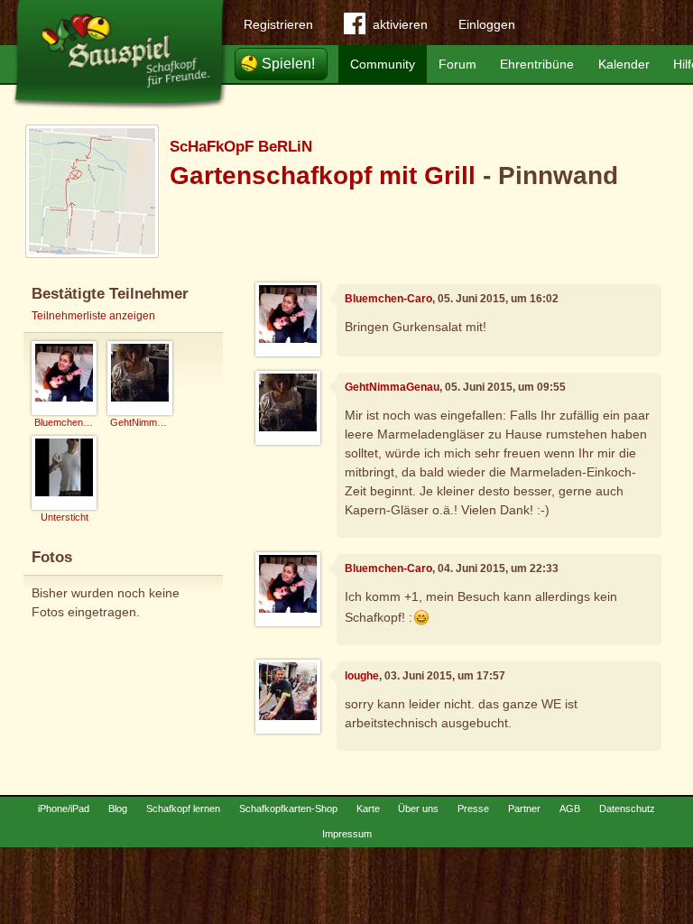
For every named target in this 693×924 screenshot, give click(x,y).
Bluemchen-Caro (388, 298)
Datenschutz (627, 808)
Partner (524, 808)
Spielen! (288, 63)
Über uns (418, 808)
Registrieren (278, 24)
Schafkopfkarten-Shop (288, 808)
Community (382, 64)
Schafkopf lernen (183, 808)
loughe (362, 676)
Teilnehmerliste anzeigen (93, 316)
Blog (117, 808)
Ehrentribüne (537, 64)
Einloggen (486, 24)
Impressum (347, 833)
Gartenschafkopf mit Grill (323, 175)
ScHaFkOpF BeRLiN (241, 146)
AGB (569, 808)
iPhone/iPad (63, 808)
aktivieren (400, 24)
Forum (457, 64)
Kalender (624, 64)
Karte (368, 808)
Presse (473, 808)
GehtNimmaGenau (392, 387)
